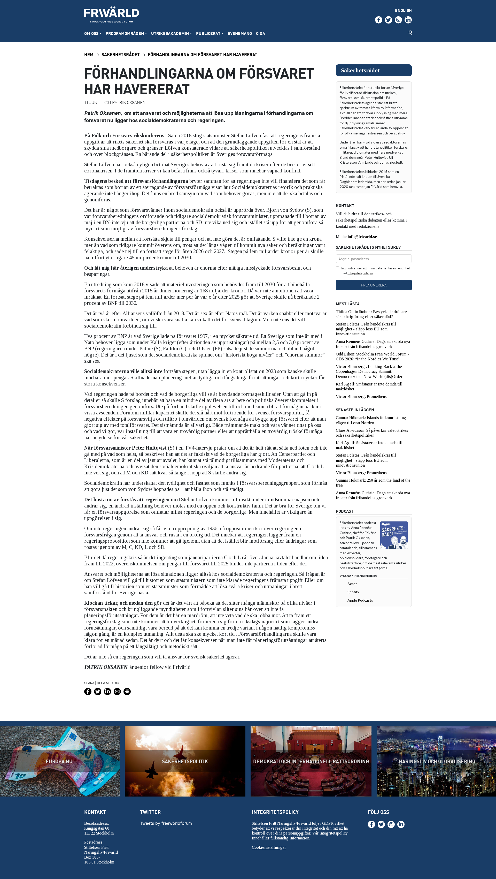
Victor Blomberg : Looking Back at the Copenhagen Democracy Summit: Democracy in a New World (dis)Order (369, 371)
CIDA (260, 33)
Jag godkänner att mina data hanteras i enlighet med (375, 270)
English (403, 10)
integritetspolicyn (360, 273)
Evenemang (240, 33)
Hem (89, 54)
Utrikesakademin (170, 33)
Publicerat (208, 33)
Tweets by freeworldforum (166, 823)
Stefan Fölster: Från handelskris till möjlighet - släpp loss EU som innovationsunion (366, 329)
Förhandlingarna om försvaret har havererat (202, 54)
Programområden (125, 33)
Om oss (91, 33)
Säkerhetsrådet (121, 54)
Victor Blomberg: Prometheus (361, 396)
